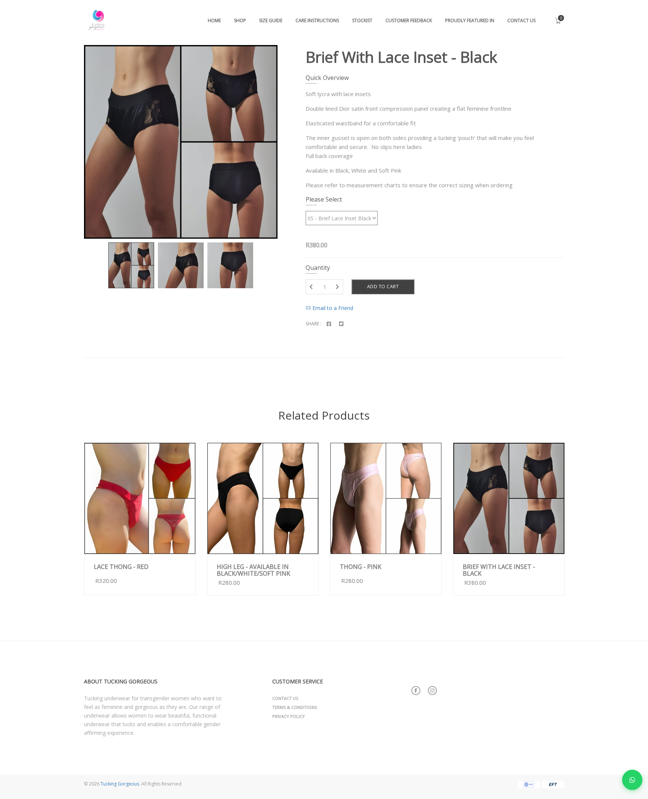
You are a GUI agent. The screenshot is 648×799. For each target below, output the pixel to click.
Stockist (362, 20)
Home (214, 20)
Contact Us (521, 20)
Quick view (118, 546)
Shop (240, 20)
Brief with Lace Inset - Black (499, 570)
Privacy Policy (288, 716)
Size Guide (270, 20)
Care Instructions (317, 20)
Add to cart (383, 286)
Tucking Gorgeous (119, 784)
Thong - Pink (360, 567)
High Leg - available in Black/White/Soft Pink (253, 570)
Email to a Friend (332, 307)
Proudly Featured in (469, 20)
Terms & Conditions (294, 707)
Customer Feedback (409, 20)
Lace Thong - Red (121, 567)
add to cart (169, 546)
